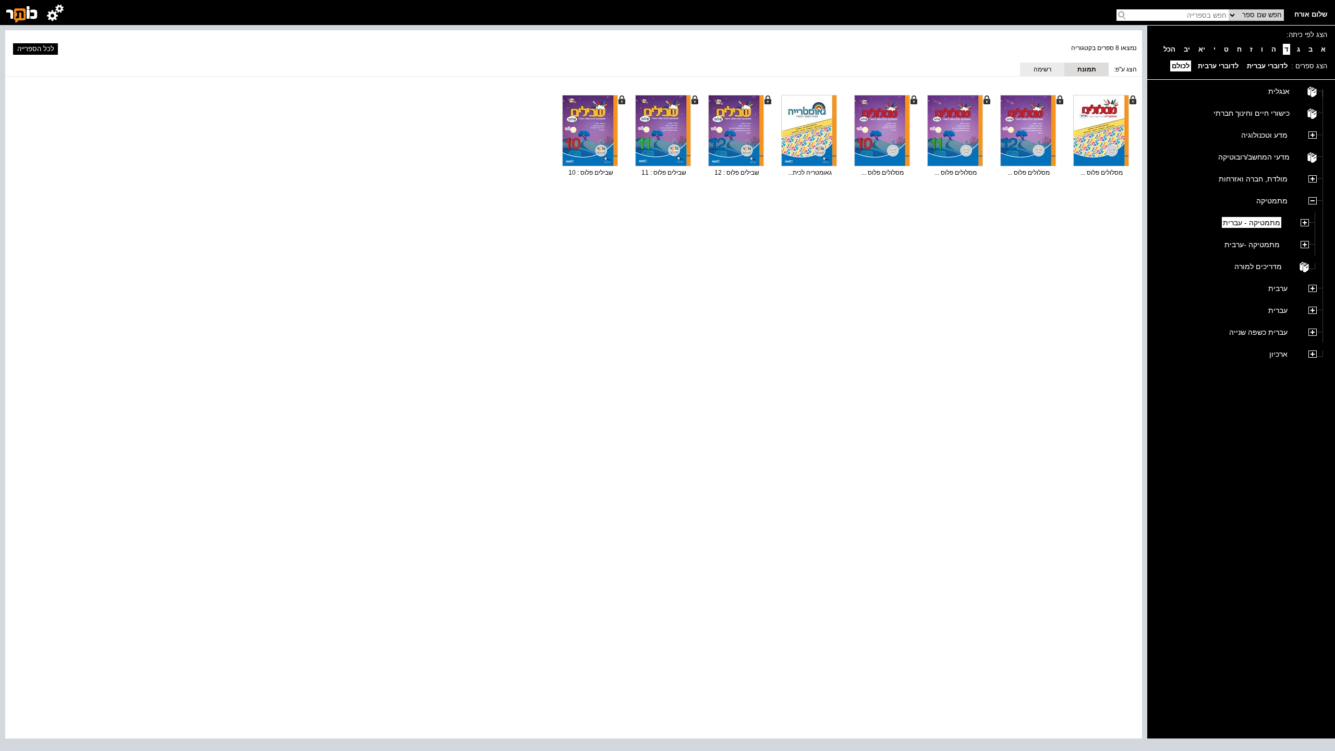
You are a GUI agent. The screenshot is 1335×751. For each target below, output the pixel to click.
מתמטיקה (1272, 201)
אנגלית (1279, 91)
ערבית (1278, 288)
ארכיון (1278, 354)
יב (1187, 49)
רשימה (1042, 69)
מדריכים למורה (1258, 266)
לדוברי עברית (1267, 66)
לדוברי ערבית (1218, 66)
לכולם (1181, 66)
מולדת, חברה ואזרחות (1253, 179)
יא (1201, 49)
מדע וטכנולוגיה (1264, 135)
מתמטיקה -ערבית (1252, 244)
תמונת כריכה (1086, 71)
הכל (1169, 49)
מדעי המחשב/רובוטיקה (1254, 157)
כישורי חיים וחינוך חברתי (1251, 113)
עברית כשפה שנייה (1258, 332)
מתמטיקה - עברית (1251, 223)
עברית (1278, 310)
